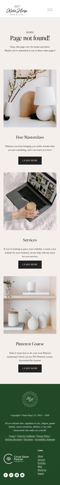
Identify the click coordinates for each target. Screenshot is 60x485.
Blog (40, 466)
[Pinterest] (17, 475)
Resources (42, 470)
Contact (12, 436)
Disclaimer (28, 439)
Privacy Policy (43, 436)
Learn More (30, 160)
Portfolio (42, 463)
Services (41, 460)
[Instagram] (11, 475)
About (40, 456)
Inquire (41, 473)
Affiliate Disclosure (13, 439)
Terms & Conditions (26, 436)
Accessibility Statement (45, 439)
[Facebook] (6, 475)
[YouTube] (22, 475)
